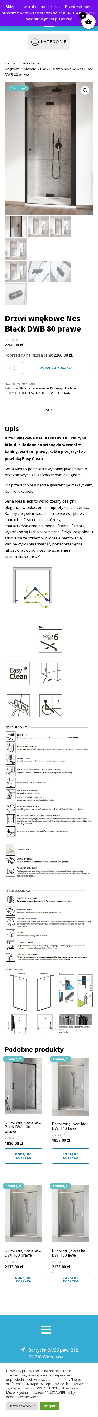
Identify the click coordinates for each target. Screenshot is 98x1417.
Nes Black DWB (46, 393)
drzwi (31, 393)
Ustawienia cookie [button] (22, 1406)
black (22, 393)
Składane (30, 68)
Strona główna (16, 63)
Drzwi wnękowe (38, 388)
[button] (85, 90)
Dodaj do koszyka (56, 368)
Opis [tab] (49, 410)
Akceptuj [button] (49, 1406)
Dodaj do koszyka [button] (23, 1155)
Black (44, 68)
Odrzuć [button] (65, 19)
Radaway (56, 388)
